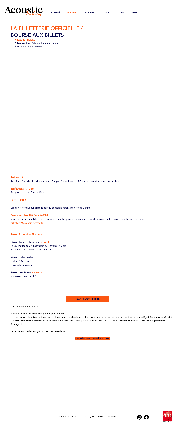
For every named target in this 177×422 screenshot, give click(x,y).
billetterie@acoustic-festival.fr (27, 223)
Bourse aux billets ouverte (28, 47)
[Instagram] (139, 417)
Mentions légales (87, 416)
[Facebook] (146, 417)
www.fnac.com (18, 250)
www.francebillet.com (41, 250)
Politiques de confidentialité (106, 416)
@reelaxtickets (40, 317)
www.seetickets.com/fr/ (23, 276)
